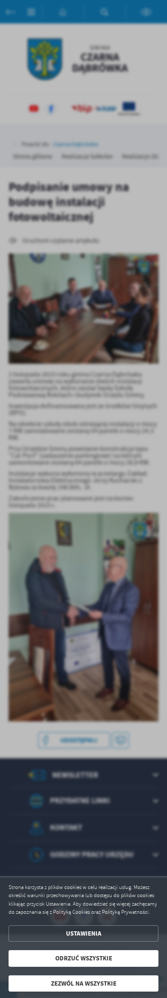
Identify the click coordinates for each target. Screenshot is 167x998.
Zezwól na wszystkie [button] (83, 983)
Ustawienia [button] (83, 933)
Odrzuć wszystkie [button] (83, 958)
